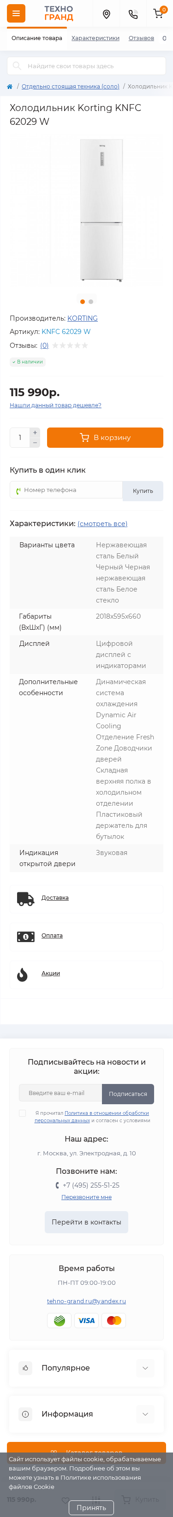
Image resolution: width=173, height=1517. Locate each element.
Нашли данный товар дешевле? (55, 405)
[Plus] (35, 433)
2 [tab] (91, 301)
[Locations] (106, 13)
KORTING (82, 318)
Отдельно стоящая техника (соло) (70, 86)
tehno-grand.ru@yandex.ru (86, 1301)
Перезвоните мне (86, 1197)
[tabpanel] (86, 210)
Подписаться (128, 1093)
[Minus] (35, 443)
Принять (91, 1508)
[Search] (17, 66)
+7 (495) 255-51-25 (91, 1185)
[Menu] (16, 13)
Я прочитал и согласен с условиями (92, 1117)
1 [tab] (82, 301)
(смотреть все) (103, 524)
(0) (44, 345)
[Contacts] (132, 13)
